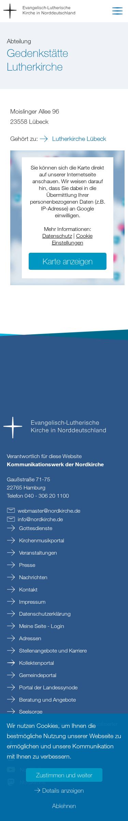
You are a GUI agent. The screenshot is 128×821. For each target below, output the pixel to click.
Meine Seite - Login (41, 626)
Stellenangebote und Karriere (52, 650)
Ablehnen (64, 805)
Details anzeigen (63, 790)
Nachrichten (32, 577)
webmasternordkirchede (49, 511)
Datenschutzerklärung (44, 614)
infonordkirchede (40, 519)
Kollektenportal (36, 663)
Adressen (29, 638)
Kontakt (28, 589)
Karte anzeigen (68, 261)
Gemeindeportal (37, 675)
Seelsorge (30, 711)
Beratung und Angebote (47, 700)
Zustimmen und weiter (64, 775)
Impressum (31, 602)
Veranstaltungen (37, 552)
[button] (117, 12)
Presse (26, 565)
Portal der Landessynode (47, 687)
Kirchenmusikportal (41, 540)
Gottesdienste (35, 528)
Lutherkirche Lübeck (78, 138)
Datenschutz (57, 236)
